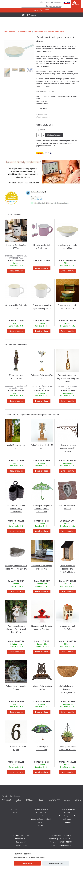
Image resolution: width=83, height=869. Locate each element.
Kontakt (46, 3)
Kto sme (41, 822)
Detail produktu (16, 271)
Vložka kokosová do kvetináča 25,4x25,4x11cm (67, 689)
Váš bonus (58, 3)
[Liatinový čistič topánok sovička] (42, 683)
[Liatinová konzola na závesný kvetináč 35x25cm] (67, 442)
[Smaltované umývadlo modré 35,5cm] (67, 302)
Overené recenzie (67, 809)
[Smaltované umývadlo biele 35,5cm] (67, 242)
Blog (15, 812)
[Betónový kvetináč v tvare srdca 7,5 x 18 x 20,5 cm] (16, 562)
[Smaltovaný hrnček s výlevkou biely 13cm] (42, 302)
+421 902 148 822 (55, 6)
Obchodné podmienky (67, 816)
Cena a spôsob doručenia (41, 819)
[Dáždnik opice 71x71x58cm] (42, 743)
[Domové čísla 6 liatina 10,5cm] (16, 743)
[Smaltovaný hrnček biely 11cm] (16, 302)
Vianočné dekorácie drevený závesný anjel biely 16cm (16, 628)
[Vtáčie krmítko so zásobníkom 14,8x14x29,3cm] (67, 562)
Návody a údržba (41, 809)
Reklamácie (41, 812)
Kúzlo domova (9, 31)
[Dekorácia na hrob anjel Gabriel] (16, 683)
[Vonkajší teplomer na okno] (16, 442)
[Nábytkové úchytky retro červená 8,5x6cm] (42, 623)
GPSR (41, 825)
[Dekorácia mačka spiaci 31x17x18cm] (42, 562)
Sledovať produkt (54, 135)
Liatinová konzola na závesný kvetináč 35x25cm (67, 448)
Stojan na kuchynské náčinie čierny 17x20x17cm (16, 508)
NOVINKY (15, 809)
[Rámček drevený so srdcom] (67, 502)
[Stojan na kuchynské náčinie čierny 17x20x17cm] (16, 502)
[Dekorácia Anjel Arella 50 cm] (42, 442)
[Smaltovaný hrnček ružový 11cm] (42, 242)
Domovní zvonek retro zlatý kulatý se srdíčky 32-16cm (67, 378)
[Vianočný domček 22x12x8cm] (67, 623)
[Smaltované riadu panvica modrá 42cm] (19, 64)
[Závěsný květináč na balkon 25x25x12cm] (67, 743)
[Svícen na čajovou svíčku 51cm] (42, 372)
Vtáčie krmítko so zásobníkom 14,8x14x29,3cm (67, 568)
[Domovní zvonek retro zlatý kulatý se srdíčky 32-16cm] (67, 372)
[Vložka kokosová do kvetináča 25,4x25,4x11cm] (67, 683)
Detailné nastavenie (56, 863)
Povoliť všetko (27, 863)
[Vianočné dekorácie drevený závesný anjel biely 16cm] (16, 623)
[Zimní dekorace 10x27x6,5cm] (16, 372)
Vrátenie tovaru (41, 816)
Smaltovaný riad (24, 31)
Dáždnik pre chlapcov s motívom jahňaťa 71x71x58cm (42, 508)
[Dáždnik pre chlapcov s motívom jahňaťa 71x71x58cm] (42, 502)
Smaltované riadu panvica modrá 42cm (49, 31)
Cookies (67, 822)
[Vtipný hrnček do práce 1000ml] (16, 242)
